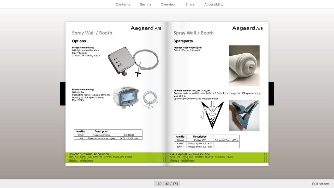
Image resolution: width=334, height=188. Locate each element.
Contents (123, 4)
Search (145, 4)
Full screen (320, 184)
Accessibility (214, 4)
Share (190, 4)
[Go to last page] (192, 184)
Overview (168, 4)
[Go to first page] (141, 184)
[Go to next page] (184, 184)
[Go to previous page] (150, 184)
